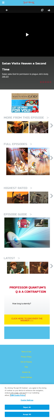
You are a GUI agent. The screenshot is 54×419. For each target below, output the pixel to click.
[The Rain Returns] (40, 268)
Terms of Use (26, 351)
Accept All (27, 414)
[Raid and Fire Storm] (40, 127)
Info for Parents (26, 362)
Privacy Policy (26, 356)
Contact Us (26, 372)
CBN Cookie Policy (17, 395)
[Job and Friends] (40, 198)
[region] (27, 401)
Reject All (27, 407)
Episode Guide (18, 214)
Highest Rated (18, 188)
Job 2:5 (5, 76)
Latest (12, 258)
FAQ (26, 367)
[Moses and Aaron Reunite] (18, 198)
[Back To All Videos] (6, 10)
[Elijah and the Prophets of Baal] (18, 268)
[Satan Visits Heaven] (18, 127)
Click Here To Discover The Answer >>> (27, 319)
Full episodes (18, 144)
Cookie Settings (26, 377)
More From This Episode (26, 117)
